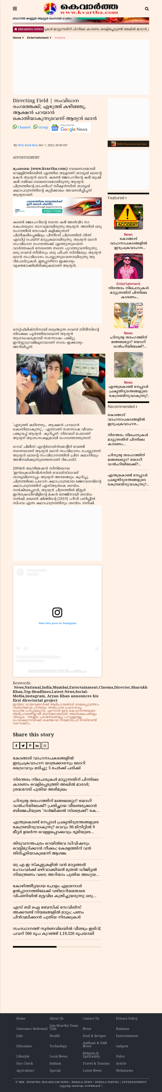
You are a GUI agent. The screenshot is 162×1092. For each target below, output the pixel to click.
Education (24, 1046)
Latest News (92, 1071)
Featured (116, 198)
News (87, 1029)
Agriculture (25, 1071)
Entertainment (38, 38)
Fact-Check (24, 1064)
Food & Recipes (94, 1036)
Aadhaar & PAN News (95, 1044)
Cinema (60, 38)
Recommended (121, 407)
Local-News (58, 1057)
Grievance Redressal (31, 1029)
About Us (56, 1019)
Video (120, 1057)
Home (17, 38)
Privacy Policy (127, 1019)
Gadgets (122, 1046)
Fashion (55, 1064)
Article (121, 1064)
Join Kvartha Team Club (64, 1027)
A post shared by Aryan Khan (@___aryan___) (57, 670)
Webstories (124, 1071)
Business (122, 1029)
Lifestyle (22, 1057)
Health (55, 1036)
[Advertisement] (81, 67)
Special (55, 1071)
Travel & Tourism (96, 1064)
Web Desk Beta (28, 145)
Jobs (19, 1036)
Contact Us (91, 1019)
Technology (58, 1046)
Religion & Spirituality (91, 1055)
